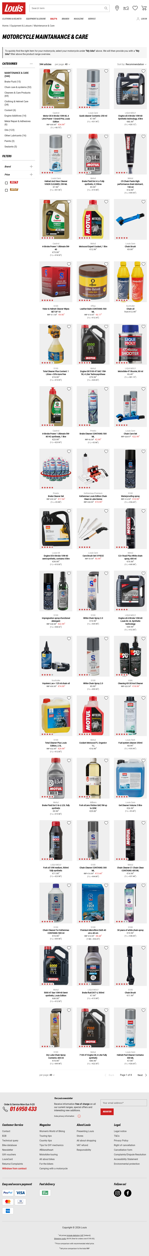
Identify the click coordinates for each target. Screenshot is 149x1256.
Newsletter (7, 1149)
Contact (6, 1131)
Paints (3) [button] (10, 141)
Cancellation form (123, 1149)
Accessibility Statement (126, 1159)
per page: (59, 64)
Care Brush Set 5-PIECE (93, 556)
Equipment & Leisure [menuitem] (36, 19)
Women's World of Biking (52, 1131)
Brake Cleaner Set (56, 496)
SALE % (14, 182)
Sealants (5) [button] (11, 146)
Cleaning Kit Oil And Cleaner (130, 683)
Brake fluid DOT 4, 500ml (93, 992)
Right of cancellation (124, 1145)
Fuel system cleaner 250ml (130, 743)
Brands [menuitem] (65, 19)
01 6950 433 (23, 1109)
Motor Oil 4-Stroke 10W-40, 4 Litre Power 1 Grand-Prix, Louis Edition (56, 119)
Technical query (10, 1140)
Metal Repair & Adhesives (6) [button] (18, 123)
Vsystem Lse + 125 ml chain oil (56, 683)
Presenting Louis (85, 1131)
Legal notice (120, 1131)
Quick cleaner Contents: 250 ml (93, 116)
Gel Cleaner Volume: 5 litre (130, 805)
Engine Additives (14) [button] (15, 115)
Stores (80, 1136)
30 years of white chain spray (130, 930)
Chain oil (130, 309)
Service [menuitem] (91, 19)
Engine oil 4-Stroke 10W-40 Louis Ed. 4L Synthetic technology (130, 621)
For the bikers (46, 1163)
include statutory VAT (75, 1235)
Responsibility (84, 1149)
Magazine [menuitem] (78, 19)
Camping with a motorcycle (53, 1168)
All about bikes (47, 1159)
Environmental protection (127, 1163)
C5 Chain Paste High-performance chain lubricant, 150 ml (130, 184)
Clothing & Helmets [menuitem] (11, 19)
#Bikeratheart (46, 1149)
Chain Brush (130, 246)
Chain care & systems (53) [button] (18, 87)
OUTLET (14, 189)
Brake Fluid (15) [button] (13, 81)
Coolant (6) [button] (10, 110)
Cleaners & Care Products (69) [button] (17, 94)
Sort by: (121, 64)
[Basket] (144, 8)
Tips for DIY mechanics (51, 1145)
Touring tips (45, 1136)
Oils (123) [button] (10, 130)
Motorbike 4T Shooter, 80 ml (130, 371)
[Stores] (117, 8)
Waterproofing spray (130, 496)
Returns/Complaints (12, 1163)
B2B (4, 1136)
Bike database (9, 1145)
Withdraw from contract (14, 1168)
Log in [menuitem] (144, 19)
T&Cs (116, 1136)
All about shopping (86, 1140)
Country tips (45, 1140)
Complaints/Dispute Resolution (130, 1154)
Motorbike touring (48, 1154)
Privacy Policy (121, 1140)
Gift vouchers (9, 1154)
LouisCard (7, 1159)
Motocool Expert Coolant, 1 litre (93, 246)
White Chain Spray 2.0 (93, 618)
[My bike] (126, 8)
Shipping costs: (60, 1239)
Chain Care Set (130, 434)
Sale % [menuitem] (53, 19)
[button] (106, 8)
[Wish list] (135, 8)
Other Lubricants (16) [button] (15, 135)
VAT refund (82, 1145)
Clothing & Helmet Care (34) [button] (16, 103)
